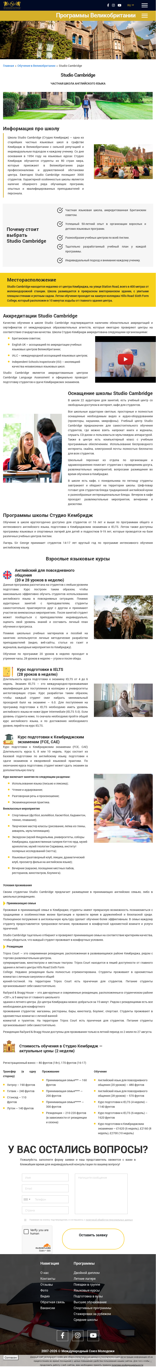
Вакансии (47, 1308)
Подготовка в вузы (88, 1296)
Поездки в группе (87, 1284)
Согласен (11, 1357)
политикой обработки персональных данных (109, 1219)
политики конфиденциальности (127, 1365)
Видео (45, 1296)
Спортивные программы (92, 1308)
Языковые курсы (87, 1290)
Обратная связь (52, 1302)
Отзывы (46, 1284)
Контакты (47, 1278)
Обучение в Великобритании (36, 66)
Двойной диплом (87, 1272)
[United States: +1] (26, 1199)
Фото (44, 1290)
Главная (8, 66)
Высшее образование (90, 1302)
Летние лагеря (85, 1278)
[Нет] (151, 1361)
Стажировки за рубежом (92, 1314)
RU (129, 5)
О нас (44, 1272)
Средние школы (86, 1319)
